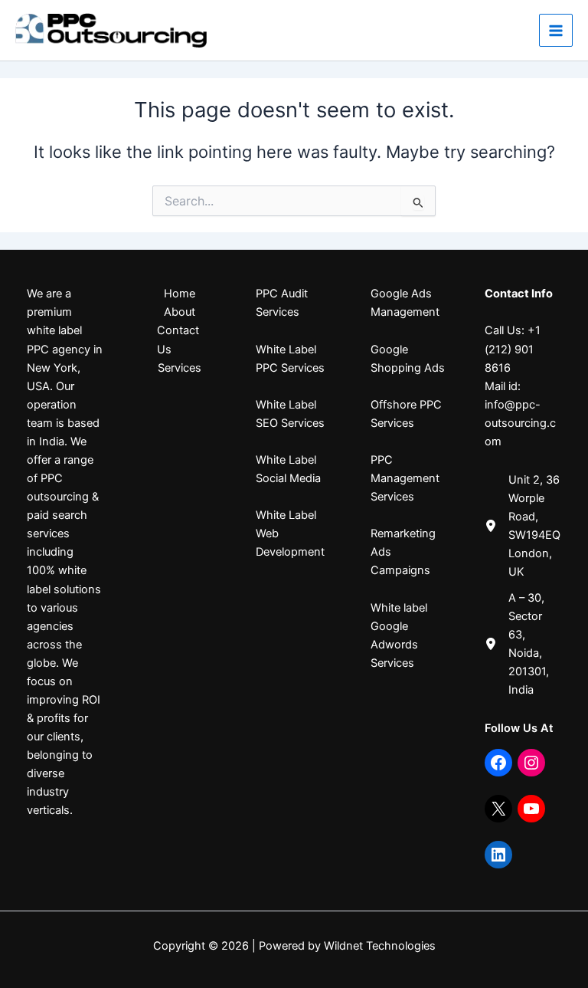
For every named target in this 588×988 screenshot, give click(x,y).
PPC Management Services (405, 478)
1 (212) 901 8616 (513, 348)
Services (179, 368)
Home (179, 293)
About (179, 312)
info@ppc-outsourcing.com (520, 423)
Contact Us (178, 339)
